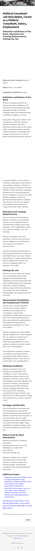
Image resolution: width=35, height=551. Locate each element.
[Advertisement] (17, 59)
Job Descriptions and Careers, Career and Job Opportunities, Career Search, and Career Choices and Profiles (16, 503)
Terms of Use (17, 538)
